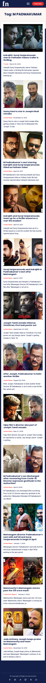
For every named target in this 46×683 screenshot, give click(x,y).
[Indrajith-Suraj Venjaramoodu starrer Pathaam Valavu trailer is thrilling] (23, 38)
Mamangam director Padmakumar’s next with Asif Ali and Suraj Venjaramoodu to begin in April (23, 537)
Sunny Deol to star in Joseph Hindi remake (21, 112)
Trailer (6, 64)
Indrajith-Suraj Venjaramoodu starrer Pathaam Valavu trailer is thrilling (20, 57)
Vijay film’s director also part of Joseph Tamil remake (20, 426)
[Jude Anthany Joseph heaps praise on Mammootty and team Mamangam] (23, 622)
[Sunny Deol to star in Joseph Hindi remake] (23, 94)
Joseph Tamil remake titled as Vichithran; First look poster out (19, 324)
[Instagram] (15, 680)
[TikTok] (20, 680)
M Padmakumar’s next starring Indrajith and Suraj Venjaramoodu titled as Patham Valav (21, 165)
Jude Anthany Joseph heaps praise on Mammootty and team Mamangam (22, 641)
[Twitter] (31, 680)
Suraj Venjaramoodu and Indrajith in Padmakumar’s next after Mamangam (22, 272)
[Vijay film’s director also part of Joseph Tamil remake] (23, 408)
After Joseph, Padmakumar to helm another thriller (22, 375)
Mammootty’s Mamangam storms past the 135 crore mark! (21, 589)
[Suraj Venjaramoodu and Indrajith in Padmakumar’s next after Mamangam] (23, 252)
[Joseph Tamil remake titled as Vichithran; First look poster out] (23, 305)
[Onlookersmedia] (5, 3)
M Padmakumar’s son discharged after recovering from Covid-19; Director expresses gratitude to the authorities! (22, 480)
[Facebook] (10, 680)
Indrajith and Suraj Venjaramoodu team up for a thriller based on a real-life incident (21, 218)
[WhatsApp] (36, 680)
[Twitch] (26, 680)
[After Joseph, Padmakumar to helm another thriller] (23, 356)
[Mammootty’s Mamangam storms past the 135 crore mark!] (23, 571)
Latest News (8, 118)
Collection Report (10, 594)
